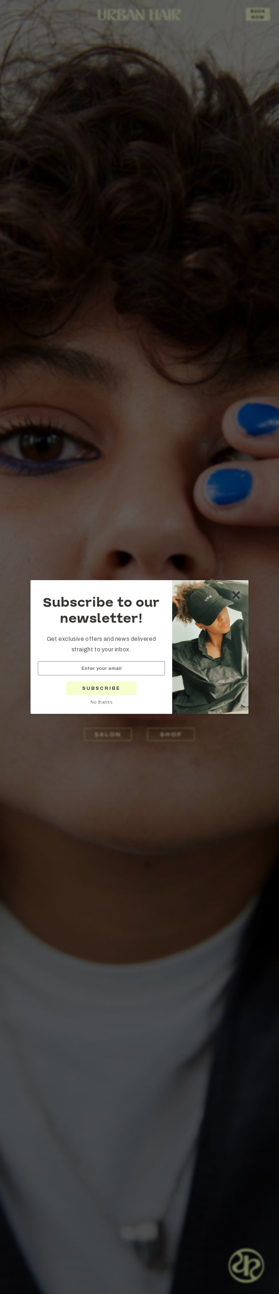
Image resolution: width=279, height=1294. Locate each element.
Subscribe (101, 688)
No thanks (101, 702)
